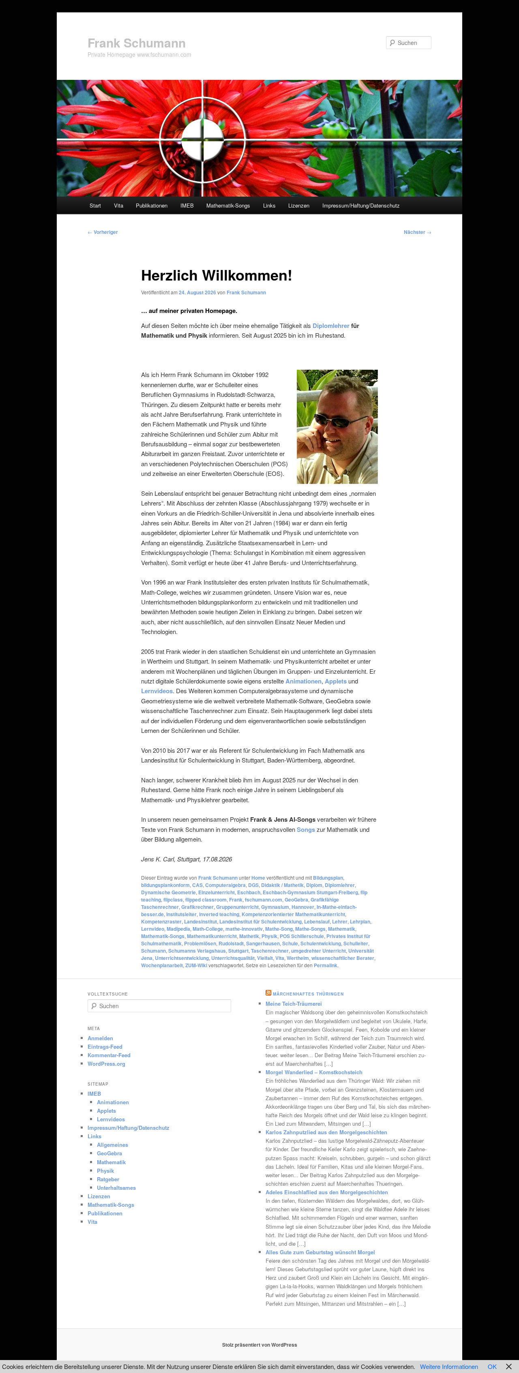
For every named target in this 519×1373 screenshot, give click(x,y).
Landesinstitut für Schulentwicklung (260, 921)
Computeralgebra (225, 885)
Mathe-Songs (310, 928)
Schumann (153, 950)
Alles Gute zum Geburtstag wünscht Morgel (320, 1252)
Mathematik (341, 928)
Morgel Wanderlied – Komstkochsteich (314, 1072)
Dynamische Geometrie (168, 892)
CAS (197, 885)
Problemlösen (200, 943)
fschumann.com (263, 899)
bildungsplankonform (165, 885)
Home (258, 877)
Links (269, 205)
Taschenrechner (270, 950)
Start (95, 205)
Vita (118, 205)
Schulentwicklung (320, 943)
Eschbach (248, 892)
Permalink (325, 965)
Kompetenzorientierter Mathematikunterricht (293, 914)
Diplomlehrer (331, 325)
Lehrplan (360, 921)
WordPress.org (106, 1063)
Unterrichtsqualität (233, 958)
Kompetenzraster (161, 921)
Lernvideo (152, 928)
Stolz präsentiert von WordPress (259, 1344)
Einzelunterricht (216, 892)
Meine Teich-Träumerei (294, 1003)
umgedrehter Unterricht (318, 950)
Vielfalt (265, 958)
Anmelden (100, 1038)
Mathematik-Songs (228, 205)
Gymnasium (275, 906)
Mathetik (249, 936)
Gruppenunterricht (237, 906)
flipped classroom (206, 899)
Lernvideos (111, 1119)
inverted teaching (219, 914)
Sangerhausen (263, 943)
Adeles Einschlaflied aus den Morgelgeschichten (327, 1192)
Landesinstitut (200, 921)
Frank (235, 899)
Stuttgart (238, 950)
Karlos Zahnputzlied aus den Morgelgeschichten (326, 1132)
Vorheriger (103, 232)
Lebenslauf (317, 921)
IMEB (187, 205)
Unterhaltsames (116, 1187)
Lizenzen (298, 205)
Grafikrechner (197, 906)
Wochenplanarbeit (162, 965)
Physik (269, 936)
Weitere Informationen (449, 1366)
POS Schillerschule (302, 936)
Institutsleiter (181, 914)
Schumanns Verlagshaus (197, 950)
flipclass (173, 899)
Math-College (208, 928)
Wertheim (298, 958)
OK (492, 1366)
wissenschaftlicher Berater (342, 958)
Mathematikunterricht (212, 936)
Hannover (303, 906)
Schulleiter (355, 943)
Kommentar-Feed (109, 1055)
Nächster (417, 232)
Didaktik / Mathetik (282, 885)
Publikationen (151, 205)
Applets (106, 1110)
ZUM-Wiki (196, 965)
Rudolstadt (231, 943)
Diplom (314, 885)
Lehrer (339, 921)
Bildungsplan (328, 877)
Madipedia (178, 928)
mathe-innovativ (244, 928)
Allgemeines (112, 1144)
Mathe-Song (279, 928)
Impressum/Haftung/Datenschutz (361, 205)
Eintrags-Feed (105, 1046)
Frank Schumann (137, 42)
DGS (253, 885)
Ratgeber (108, 1179)
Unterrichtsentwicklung (182, 958)
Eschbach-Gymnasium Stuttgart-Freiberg (310, 892)
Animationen (113, 1102)
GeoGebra (296, 899)
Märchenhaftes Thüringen (308, 994)
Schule (290, 943)
